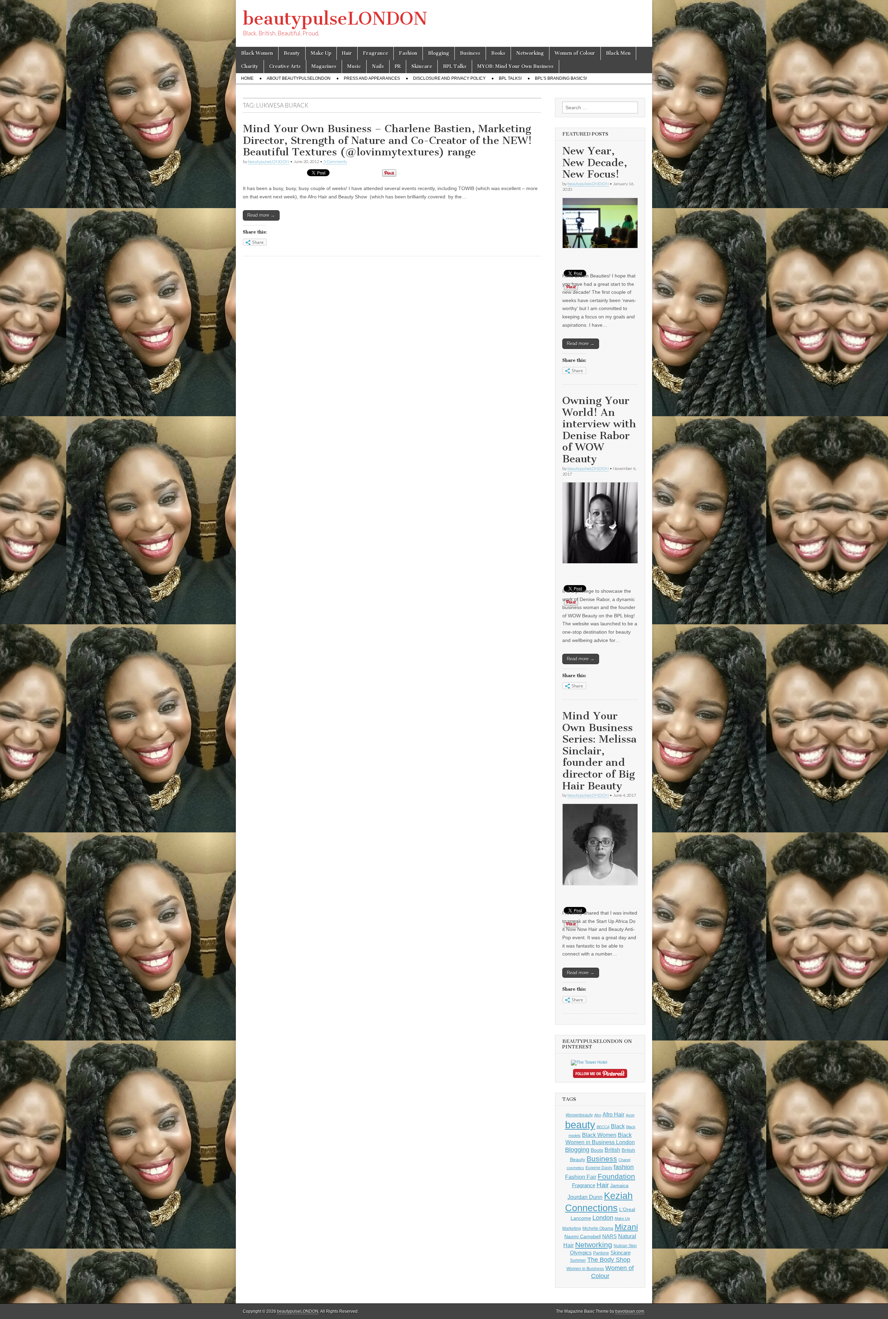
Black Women (257, 53)
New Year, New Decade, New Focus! (594, 162)
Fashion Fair (580, 1177)
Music (354, 66)
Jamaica (619, 1185)
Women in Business (585, 1268)
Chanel (624, 1160)
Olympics (581, 1253)
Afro (597, 1115)
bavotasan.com (629, 1311)
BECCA (603, 1127)
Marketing (571, 1228)
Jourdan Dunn (585, 1197)
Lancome (581, 1218)
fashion (624, 1167)
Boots (597, 1150)
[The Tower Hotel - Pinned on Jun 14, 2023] (589, 1062)
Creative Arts (285, 66)
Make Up (321, 53)
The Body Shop (608, 1259)
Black (618, 1126)
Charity (249, 66)
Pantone (601, 1253)
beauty (580, 1124)
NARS (609, 1236)
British (612, 1150)
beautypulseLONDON (335, 18)
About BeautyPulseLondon (299, 78)
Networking (530, 53)
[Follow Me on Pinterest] (600, 1074)
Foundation (616, 1176)
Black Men (618, 53)
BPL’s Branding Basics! (561, 78)
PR (398, 66)
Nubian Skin (625, 1245)
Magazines (323, 66)
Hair (347, 53)
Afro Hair (613, 1114)
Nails (378, 66)
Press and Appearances (372, 78)
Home (247, 78)
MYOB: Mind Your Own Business (515, 66)
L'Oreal (627, 1209)
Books (498, 53)
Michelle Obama (597, 1228)
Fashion (408, 53)
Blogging (438, 53)
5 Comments (335, 161)
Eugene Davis (599, 1167)
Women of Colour (575, 53)
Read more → (261, 215)
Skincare (421, 66)
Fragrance (375, 53)
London (602, 1217)
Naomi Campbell (582, 1236)
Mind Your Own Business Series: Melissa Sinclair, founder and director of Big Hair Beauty (599, 751)
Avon (630, 1115)
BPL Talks (455, 66)
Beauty (292, 53)
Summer (578, 1260)
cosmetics (575, 1168)
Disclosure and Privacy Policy (449, 78)
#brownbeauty (579, 1115)
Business (470, 53)
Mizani (626, 1227)
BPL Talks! (510, 78)
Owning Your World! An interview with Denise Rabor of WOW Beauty (599, 429)
